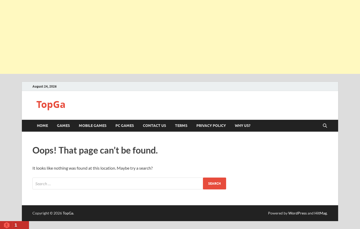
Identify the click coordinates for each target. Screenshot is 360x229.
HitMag (320, 213)
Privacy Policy (211, 125)
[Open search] (325, 126)
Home (42, 125)
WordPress (297, 213)
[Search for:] (129, 183)
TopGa (51, 104)
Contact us (154, 125)
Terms (181, 125)
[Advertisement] (180, 37)
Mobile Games (92, 125)
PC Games (124, 125)
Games (63, 125)
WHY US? (242, 125)
